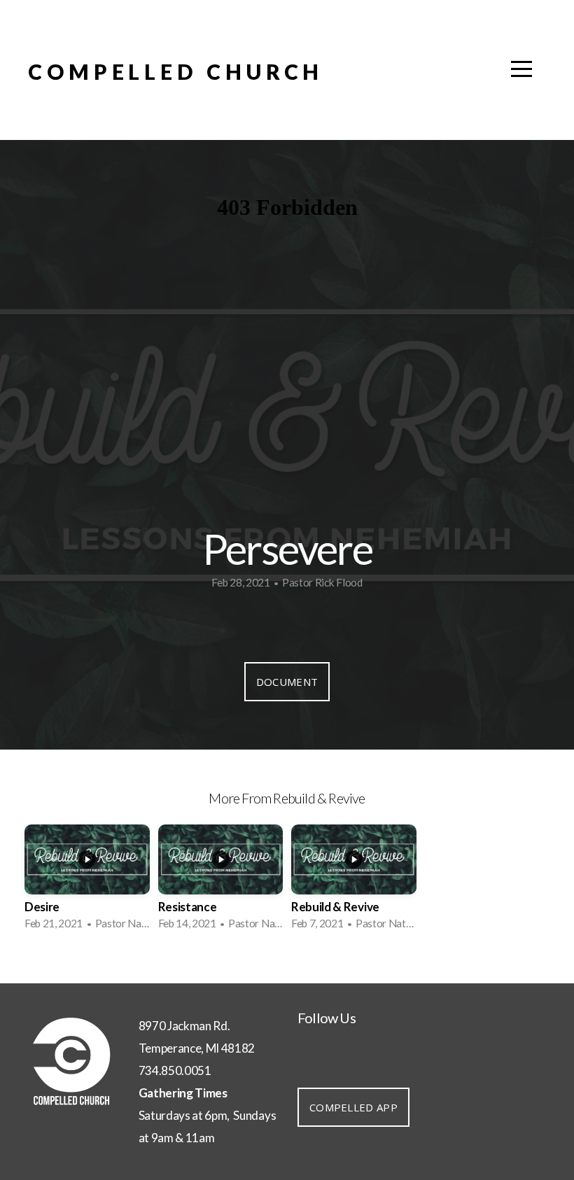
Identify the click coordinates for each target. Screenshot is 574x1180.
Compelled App (353, 1107)
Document (287, 682)
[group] (87, 881)
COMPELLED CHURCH (175, 71)
